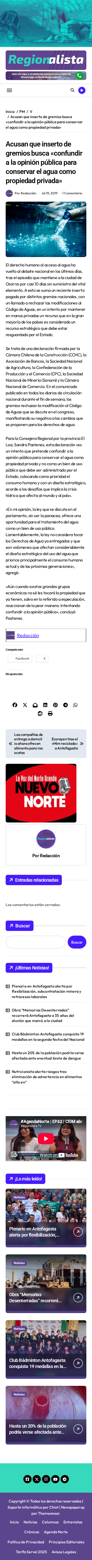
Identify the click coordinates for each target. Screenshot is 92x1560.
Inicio (14, 1522)
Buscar (22, 926)
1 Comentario (72, 193)
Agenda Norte (56, 1531)
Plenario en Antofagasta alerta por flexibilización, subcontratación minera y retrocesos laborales (46, 991)
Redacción (28, 635)
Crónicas (31, 1531)
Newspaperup (72, 1507)
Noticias (19, 1197)
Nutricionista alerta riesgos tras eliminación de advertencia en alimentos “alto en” (47, 1076)
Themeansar (48, 1513)
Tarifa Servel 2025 (31, 1551)
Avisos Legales (64, 1551)
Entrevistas (72, 1522)
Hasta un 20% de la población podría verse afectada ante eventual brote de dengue (48, 1055)
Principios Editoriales (66, 1542)
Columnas (50, 1522)
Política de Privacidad (26, 1542)
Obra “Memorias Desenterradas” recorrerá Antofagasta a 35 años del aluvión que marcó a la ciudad (43, 1015)
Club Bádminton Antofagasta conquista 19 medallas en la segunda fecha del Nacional (48, 1036)
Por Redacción (25, 193)
